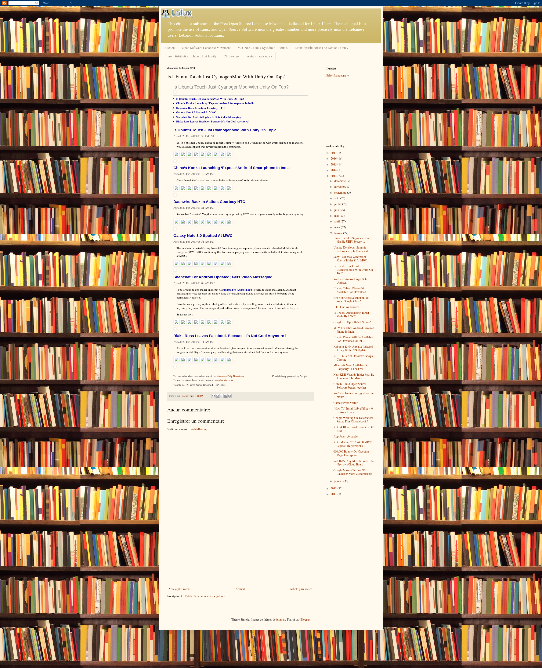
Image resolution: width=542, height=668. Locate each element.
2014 (334, 170)
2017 (334, 153)
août (337, 198)
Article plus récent (179, 589)
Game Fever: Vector (345, 403)
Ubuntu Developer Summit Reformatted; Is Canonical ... (352, 249)
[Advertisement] (240, 554)
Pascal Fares (188, 396)
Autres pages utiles (259, 56)
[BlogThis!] (217, 396)
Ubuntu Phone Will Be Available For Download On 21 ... (353, 339)
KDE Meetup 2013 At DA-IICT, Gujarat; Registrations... (352, 444)
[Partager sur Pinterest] (229, 396)
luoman (280, 619)
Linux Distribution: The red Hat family (190, 56)
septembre (340, 192)
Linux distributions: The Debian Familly (321, 47)
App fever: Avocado (345, 436)
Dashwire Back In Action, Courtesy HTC (200, 108)
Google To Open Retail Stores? (352, 322)
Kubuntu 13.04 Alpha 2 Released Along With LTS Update (353, 348)
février (338, 233)
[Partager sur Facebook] (225, 396)
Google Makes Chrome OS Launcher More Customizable (352, 472)
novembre (340, 187)
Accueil (169, 47)
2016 (334, 158)
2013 (334, 176)
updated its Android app (237, 289)
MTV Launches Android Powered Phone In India (353, 329)
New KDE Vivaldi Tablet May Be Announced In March (353, 376)
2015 (334, 164)
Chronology (232, 56)
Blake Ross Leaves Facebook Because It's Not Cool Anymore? (213, 121)
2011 (334, 494)
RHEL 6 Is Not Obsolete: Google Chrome (353, 357)
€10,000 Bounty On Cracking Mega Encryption (351, 453)
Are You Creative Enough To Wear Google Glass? (351, 299)
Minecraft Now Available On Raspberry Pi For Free (350, 367)
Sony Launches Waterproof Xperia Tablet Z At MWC (350, 258)
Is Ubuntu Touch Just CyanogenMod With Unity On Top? (231, 87)
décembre (340, 181)
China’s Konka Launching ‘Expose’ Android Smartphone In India (215, 103)
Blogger (305, 619)
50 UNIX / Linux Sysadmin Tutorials (263, 47)
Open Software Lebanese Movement (206, 47)
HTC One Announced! (347, 307)
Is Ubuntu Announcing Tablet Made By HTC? (351, 314)
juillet (338, 204)
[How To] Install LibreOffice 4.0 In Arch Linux (353, 410)
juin (337, 210)
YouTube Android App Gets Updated (350, 281)
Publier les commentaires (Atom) (205, 596)
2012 (334, 488)
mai (337, 216)
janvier (338, 481)
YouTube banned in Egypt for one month (353, 395)
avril (337, 221)
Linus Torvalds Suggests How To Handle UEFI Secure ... (353, 240)
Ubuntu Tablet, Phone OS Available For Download (349, 290)
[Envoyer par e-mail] (213, 396)
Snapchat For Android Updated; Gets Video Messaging (208, 117)
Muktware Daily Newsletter (230, 376)
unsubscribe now (224, 380)
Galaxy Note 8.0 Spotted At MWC (196, 112)
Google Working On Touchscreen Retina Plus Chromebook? (353, 419)
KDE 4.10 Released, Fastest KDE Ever (353, 429)
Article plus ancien (301, 589)
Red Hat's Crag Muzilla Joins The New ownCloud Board (353, 463)
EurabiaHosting (198, 429)
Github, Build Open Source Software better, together (349, 385)
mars (337, 227)
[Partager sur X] (221, 396)
